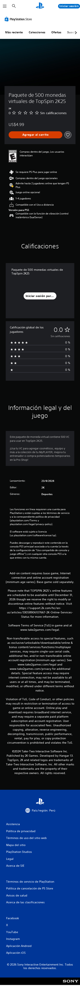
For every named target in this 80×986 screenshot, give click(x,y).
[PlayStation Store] (19, 19)
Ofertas (56, 32)
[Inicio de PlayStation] (40, 6)
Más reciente (14, 32)
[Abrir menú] (4, 6)
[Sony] (70, 984)
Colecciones (37, 32)
